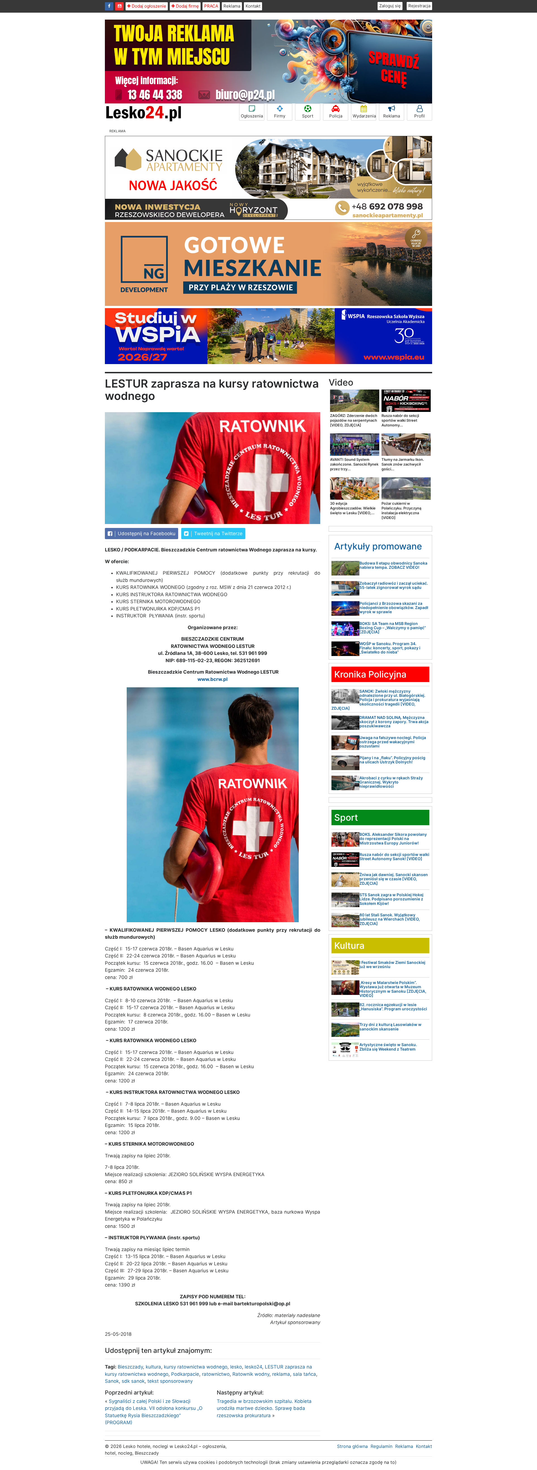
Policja (335, 116)
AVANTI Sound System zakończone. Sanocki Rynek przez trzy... (354, 464)
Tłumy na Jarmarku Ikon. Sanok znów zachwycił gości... (402, 464)
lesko (236, 1367)
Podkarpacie (185, 1374)
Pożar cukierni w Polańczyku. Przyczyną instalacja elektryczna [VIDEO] (401, 510)
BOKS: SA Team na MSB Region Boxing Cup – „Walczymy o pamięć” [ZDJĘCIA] (392, 627)
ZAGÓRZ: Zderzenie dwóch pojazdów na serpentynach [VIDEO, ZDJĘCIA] (353, 420)
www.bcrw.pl (212, 679)
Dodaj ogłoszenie (148, 6)
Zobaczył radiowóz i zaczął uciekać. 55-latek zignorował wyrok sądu (393, 585)
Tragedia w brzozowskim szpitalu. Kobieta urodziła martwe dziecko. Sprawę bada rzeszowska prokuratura (264, 1408)
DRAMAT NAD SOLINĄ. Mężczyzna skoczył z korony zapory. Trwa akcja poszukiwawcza (393, 721)
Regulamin (381, 1446)
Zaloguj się (390, 5)
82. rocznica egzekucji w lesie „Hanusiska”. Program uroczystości (393, 1006)
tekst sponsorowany (170, 1381)
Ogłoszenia (252, 116)
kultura (153, 1367)
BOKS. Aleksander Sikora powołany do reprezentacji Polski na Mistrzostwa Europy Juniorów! (393, 838)
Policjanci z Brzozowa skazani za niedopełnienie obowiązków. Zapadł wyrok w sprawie (393, 607)
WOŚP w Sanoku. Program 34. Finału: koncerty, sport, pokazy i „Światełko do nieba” (389, 648)
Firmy (279, 116)
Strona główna (352, 1446)
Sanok (112, 1381)
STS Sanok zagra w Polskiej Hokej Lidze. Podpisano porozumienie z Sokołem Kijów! (391, 899)
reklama (281, 1374)
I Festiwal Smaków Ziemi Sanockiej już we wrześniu (392, 964)
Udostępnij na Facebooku (145, 533)
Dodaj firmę (187, 6)
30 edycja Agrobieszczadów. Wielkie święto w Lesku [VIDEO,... (353, 508)
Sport (307, 116)
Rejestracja (419, 5)
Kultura (349, 945)
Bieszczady (130, 1367)
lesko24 (253, 1367)
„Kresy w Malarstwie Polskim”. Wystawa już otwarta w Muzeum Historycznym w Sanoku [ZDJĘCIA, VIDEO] (392, 989)
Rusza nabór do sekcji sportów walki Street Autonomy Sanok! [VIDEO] (394, 856)
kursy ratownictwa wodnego (195, 1367)
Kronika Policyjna (370, 674)
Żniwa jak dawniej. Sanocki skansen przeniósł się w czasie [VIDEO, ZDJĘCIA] (393, 879)
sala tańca (304, 1374)
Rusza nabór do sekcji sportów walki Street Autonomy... (400, 420)
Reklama (231, 6)
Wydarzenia (364, 116)
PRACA (211, 6)
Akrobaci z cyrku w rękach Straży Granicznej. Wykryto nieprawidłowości (391, 782)
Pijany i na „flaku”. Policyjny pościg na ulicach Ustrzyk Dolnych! (392, 759)
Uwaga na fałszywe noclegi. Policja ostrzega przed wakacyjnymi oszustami (392, 742)
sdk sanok (133, 1381)
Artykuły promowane (378, 546)
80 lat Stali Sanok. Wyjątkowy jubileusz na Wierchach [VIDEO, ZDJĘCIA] (389, 919)
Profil (419, 116)
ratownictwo (216, 1374)
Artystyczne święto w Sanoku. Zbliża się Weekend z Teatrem (388, 1046)
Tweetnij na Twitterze (217, 533)
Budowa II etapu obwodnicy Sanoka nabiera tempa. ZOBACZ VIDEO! (393, 565)
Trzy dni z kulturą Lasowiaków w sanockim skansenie (390, 1026)
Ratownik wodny (250, 1374)
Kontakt (253, 6)
